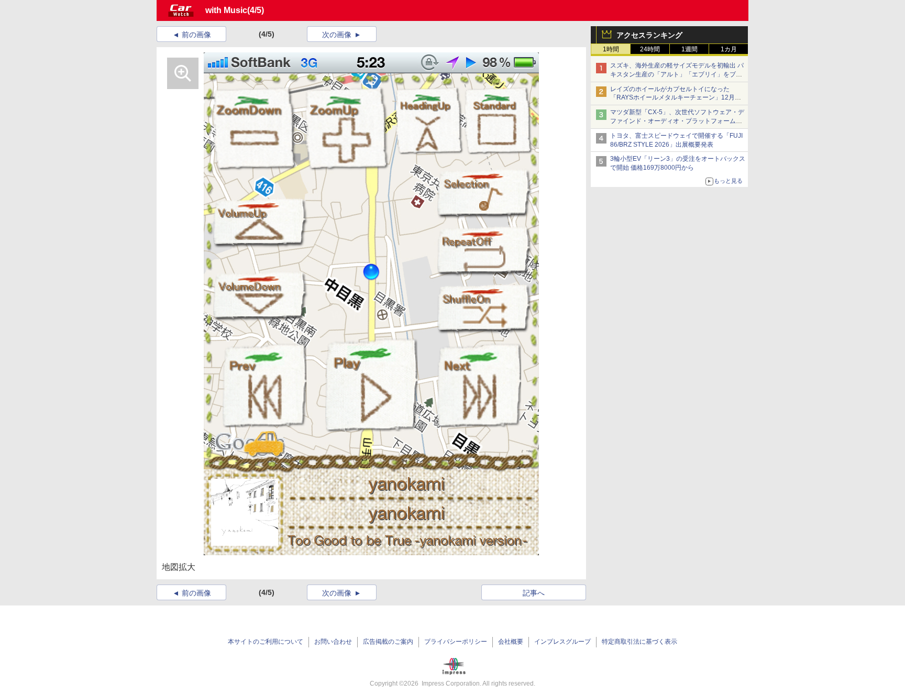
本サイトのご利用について (265, 641)
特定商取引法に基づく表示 (639, 641)
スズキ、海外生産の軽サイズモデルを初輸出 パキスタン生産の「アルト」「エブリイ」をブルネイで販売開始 (677, 74)
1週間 (689, 49)
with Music (226, 10)
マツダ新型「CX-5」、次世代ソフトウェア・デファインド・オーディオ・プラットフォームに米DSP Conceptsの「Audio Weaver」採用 (677, 121)
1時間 (611, 49)
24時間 (650, 49)
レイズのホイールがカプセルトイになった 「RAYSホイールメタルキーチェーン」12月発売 (675, 98)
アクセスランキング (649, 35)
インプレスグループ (562, 641)
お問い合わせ (333, 641)
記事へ (534, 593)
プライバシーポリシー (455, 641)
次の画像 (336, 34)
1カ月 (729, 49)
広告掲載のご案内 (388, 641)
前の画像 (196, 34)
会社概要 (510, 641)
